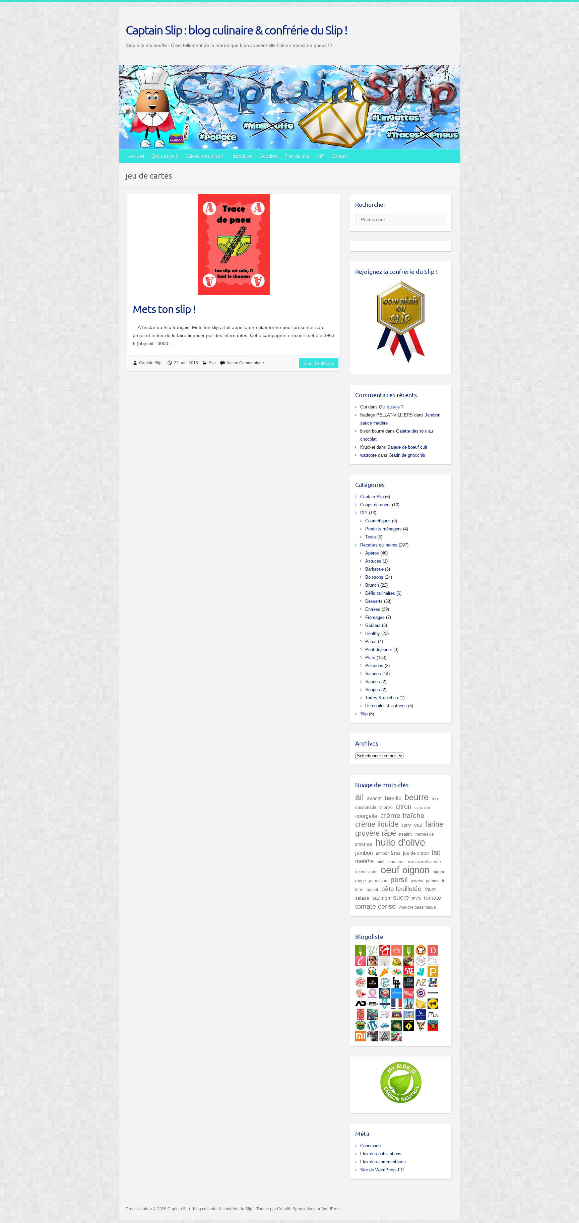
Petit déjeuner (378, 649)
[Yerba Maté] (408, 959)
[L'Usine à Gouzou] (420, 1024)
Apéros (372, 553)
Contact (339, 156)
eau (418, 825)
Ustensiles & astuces (386, 705)
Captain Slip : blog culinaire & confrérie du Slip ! (236, 30)
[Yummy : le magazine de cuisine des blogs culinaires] (372, 949)
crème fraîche (402, 815)
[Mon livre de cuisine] (372, 959)
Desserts (374, 601)
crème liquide (376, 824)
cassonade (365, 807)
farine (434, 824)
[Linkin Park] (384, 1034)
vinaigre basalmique (417, 907)
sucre (401, 897)
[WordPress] (372, 1024)
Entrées (372, 609)
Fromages (375, 617)
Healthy (372, 633)
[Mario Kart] (396, 1034)
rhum (430, 889)
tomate (432, 898)
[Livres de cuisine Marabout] (420, 959)
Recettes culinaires (378, 545)
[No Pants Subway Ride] (433, 1002)
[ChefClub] (360, 959)
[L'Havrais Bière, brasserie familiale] (384, 981)
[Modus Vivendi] (384, 1002)
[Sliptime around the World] (408, 1002)
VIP (320, 156)
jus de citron (416, 853)
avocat (374, 798)
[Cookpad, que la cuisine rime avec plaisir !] (420, 949)
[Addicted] (360, 1002)
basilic (393, 798)
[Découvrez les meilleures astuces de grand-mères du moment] (360, 991)
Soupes (372, 689)
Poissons (374, 665)
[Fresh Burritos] (360, 981)
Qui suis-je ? (164, 156)
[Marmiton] (396, 949)
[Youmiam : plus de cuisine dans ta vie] (384, 949)
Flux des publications (380, 1153)
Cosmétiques (378, 520)
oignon (416, 870)
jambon (364, 853)
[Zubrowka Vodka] (360, 1024)
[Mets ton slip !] (233, 244)
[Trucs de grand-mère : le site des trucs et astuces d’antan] (384, 991)
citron (403, 806)
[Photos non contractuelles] (396, 959)
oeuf (390, 869)
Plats (370, 657)
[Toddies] (408, 1013)
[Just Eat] (408, 970)
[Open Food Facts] (372, 970)
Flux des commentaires (383, 1161)
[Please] (433, 970)
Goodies (268, 156)
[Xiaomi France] (360, 1034)
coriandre (422, 808)
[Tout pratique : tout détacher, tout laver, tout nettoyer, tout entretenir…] (408, 991)
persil (399, 880)
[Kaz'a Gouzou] (433, 1024)
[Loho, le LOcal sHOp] (408, 981)
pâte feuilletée (401, 888)
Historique (241, 156)
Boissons (374, 577)
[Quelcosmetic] (433, 981)
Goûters (373, 625)
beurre (416, 797)
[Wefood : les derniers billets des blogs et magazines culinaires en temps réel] (360, 949)
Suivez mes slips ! (204, 156)
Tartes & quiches (381, 697)
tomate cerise (375, 906)
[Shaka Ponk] (372, 1034)
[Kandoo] (396, 1013)
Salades (373, 673)
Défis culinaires (380, 593)
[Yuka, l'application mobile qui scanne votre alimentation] (384, 970)
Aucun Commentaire (245, 363)
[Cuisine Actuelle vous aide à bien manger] (408, 949)
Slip (212, 363)
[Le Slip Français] (420, 991)
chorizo (386, 807)
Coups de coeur (375, 504)
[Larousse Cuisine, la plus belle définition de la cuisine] (433, 959)
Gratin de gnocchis (407, 455)
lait (436, 852)
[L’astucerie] (396, 991)
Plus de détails (319, 363)
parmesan (378, 881)
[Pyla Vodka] (433, 1013)
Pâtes (371, 641)
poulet (372, 889)
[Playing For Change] (408, 1024)
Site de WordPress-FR (382, 1169)
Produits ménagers (383, 528)
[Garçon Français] (396, 1002)
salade (362, 898)
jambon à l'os (388, 853)
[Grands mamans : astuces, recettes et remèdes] (372, 991)
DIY (364, 512)
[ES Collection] (372, 1002)
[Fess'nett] (384, 1013)
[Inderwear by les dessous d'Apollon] (433, 991)
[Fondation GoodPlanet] (396, 1024)
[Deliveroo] (420, 970)
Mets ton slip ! (164, 308)
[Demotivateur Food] (433, 949)
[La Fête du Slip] (420, 1002)
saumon (381, 898)
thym (416, 898)
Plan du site (296, 156)
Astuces (373, 561)
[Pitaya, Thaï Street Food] (372, 981)
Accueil (136, 156)
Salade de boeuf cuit (407, 447)
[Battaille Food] (384, 959)
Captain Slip (150, 363)
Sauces (372, 681)
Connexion (370, 1145)
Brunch (372, 585)
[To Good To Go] (360, 970)
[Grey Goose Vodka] (420, 1013)
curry (406, 825)
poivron (417, 881)
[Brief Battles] (372, 1013)
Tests (370, 536)
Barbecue (374, 569)
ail (359, 797)
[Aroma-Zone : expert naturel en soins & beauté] (420, 981)
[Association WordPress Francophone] (384, 1024)
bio (435, 798)
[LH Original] (396, 981)
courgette (366, 816)
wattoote (368, 455)
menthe (364, 861)
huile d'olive (400, 842)
